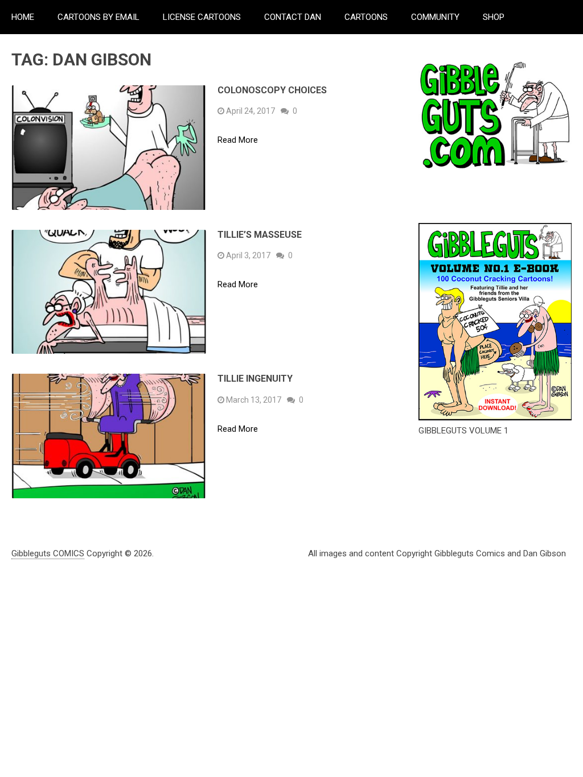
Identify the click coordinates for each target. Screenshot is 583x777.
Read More (237, 140)
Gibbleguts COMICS (47, 553)
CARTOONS (366, 17)
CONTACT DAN (292, 17)
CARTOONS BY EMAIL (98, 17)
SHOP (493, 17)
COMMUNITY (435, 17)
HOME (22, 17)
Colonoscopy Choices (272, 90)
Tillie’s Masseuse (259, 234)
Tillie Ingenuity (255, 378)
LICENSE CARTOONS (202, 17)
